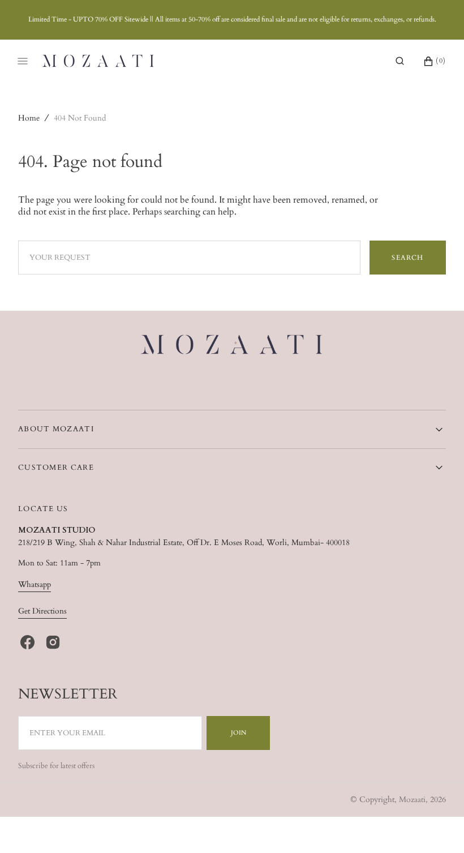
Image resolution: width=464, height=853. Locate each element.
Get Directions (42, 611)
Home (29, 118)
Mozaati (412, 799)
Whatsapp (34, 584)
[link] (232, 346)
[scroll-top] (438, 827)
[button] (400, 61)
